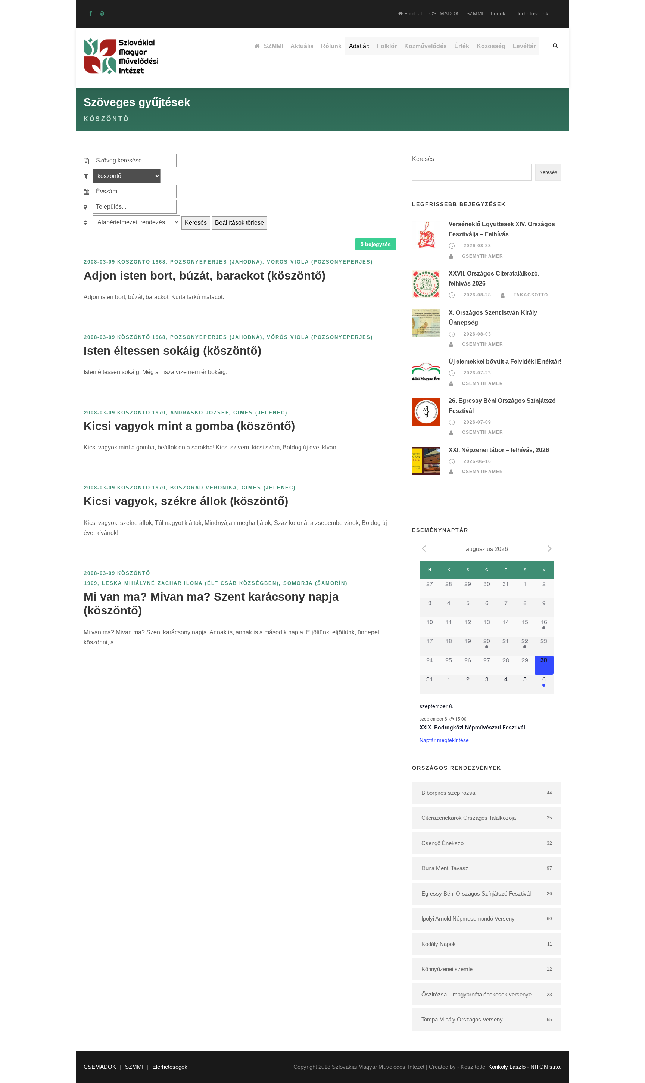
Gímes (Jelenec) (260, 413)
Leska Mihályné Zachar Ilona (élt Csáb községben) (190, 583)
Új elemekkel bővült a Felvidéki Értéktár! (505, 361)
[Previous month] (424, 548)
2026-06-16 (477, 461)
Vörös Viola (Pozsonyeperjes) (320, 262)
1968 (159, 262)
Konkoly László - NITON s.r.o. (524, 1067)
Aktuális (302, 46)
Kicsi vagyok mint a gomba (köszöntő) (189, 426)
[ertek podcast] (102, 13)
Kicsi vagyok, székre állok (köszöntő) (186, 501)
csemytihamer (482, 256)
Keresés (196, 223)
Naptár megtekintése (444, 740)
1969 (90, 583)
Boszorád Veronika (203, 488)
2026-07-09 (477, 422)
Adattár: (359, 46)
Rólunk (331, 46)
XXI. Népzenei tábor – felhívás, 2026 (499, 450)
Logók (498, 13)
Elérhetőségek (531, 13)
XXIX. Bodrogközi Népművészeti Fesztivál (472, 727)
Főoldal (412, 13)
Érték (461, 46)
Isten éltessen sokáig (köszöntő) (172, 350)
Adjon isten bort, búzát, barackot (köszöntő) (204, 275)
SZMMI (474, 13)
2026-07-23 (477, 373)
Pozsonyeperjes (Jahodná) (216, 262)
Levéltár (524, 46)
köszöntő (133, 262)
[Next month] (549, 548)
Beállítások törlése (239, 223)
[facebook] (90, 13)
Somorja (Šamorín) (315, 583)
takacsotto (531, 295)
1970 (159, 413)
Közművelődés (425, 46)
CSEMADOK (444, 13)
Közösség (491, 46)
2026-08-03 (477, 334)
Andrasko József (199, 413)
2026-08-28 (477, 246)
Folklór (387, 46)
